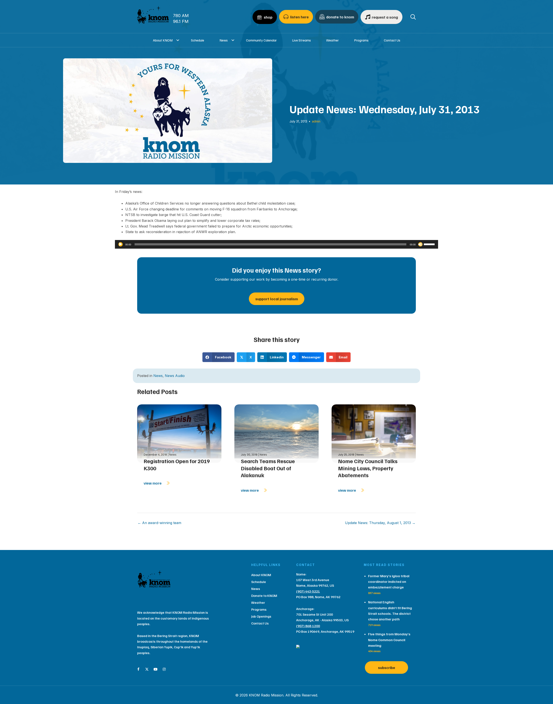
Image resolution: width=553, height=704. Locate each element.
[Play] (120, 244)
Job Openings (261, 616)
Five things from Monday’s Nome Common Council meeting (389, 640)
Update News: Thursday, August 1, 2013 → (380, 522)
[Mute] (420, 244)
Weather (332, 40)
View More (153, 483)
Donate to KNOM (264, 595)
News (223, 40)
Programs (361, 40)
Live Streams (301, 40)
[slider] (430, 244)
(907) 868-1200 (308, 626)
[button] (178, 40)
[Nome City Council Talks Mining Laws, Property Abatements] (374, 433)
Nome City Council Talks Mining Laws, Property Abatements (367, 468)
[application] (276, 244)
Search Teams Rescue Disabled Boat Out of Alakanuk (268, 468)
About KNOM (163, 40)
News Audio (175, 375)
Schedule (197, 40)
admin (316, 121)
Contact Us (392, 40)
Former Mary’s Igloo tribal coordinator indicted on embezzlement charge (388, 582)
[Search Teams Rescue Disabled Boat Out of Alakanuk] (276, 433)
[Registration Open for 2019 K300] (179, 433)
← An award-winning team (159, 522)
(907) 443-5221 (308, 591)
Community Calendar (261, 40)
